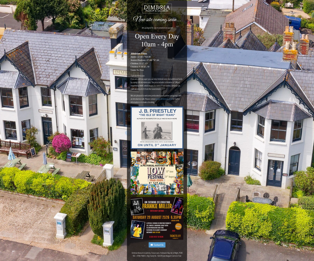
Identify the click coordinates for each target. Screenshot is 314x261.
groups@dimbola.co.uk (164, 98)
